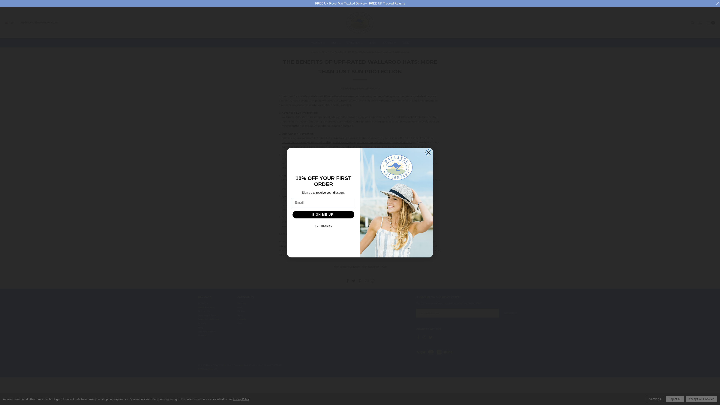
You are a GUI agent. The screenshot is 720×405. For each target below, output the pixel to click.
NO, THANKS (323, 226)
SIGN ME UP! (323, 214)
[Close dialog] (428, 152)
